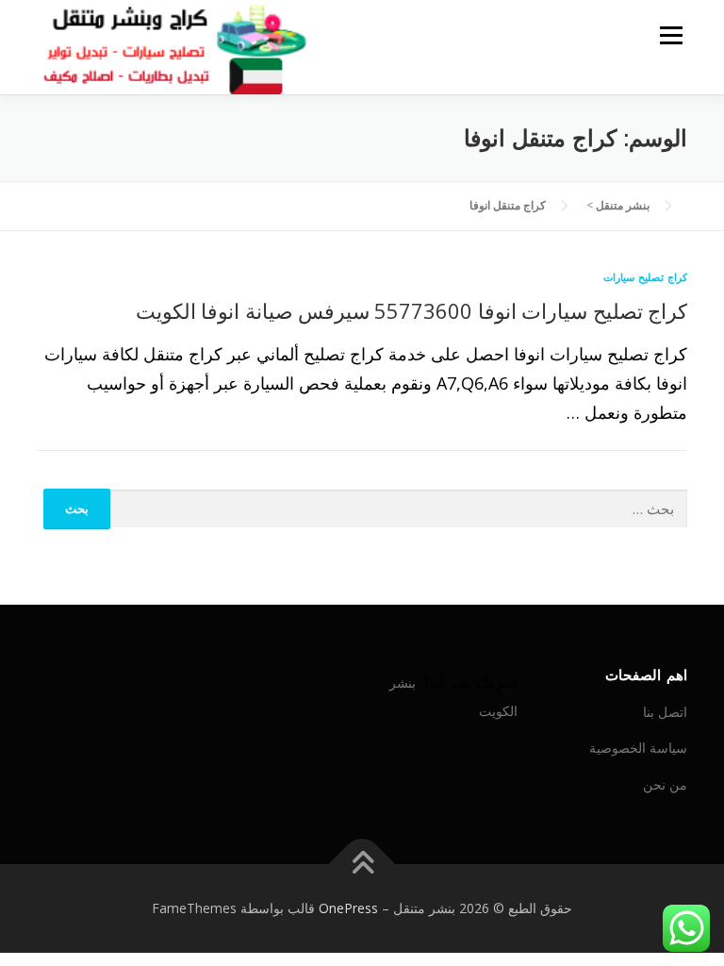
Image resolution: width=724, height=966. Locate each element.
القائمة (670, 35)
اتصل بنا (665, 712)
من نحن (665, 784)
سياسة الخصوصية (638, 748)
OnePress (348, 908)
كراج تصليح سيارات (645, 277)
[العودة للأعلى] (362, 864)
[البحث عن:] (399, 509)
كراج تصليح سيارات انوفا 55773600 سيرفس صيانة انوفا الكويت (411, 310)
